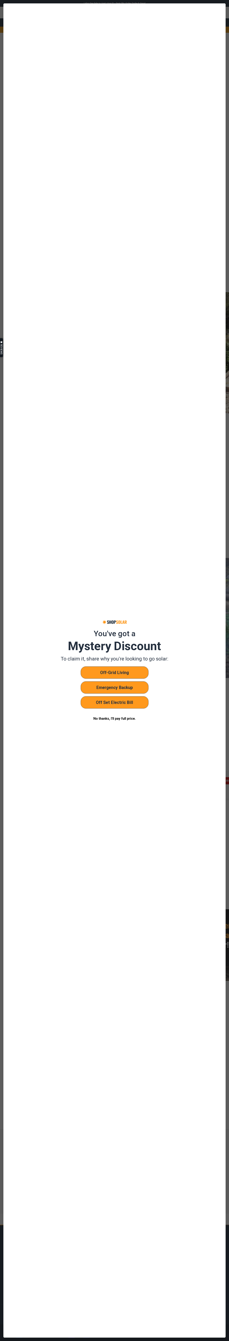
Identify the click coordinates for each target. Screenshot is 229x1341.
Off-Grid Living (114, 672)
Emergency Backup (114, 687)
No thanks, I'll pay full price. (114, 718)
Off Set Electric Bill (114, 702)
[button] (1, 347)
